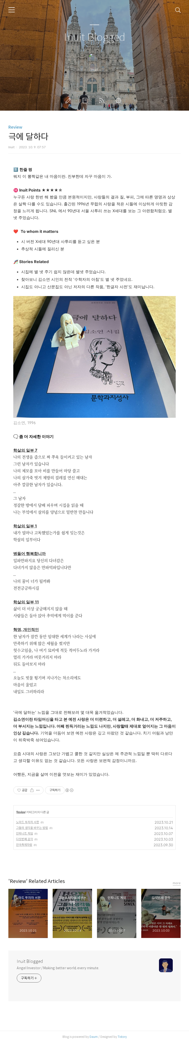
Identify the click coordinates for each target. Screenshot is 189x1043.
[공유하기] (32, 790)
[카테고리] (11, 10)
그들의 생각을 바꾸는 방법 (32, 828)
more (177, 883)
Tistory (122, 1037)
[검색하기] (178, 10)
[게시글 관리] (38, 790)
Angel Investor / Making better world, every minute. (58, 968)
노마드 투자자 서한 (27, 822)
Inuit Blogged (94, 37)
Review (15, 127)
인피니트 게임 (24, 833)
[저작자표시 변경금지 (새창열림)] (69, 790)
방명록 (86, 100)
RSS (103, 100)
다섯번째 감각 (24, 839)
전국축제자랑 (24, 845)
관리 (119, 100)
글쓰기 (69, 100)
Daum (94, 1037)
